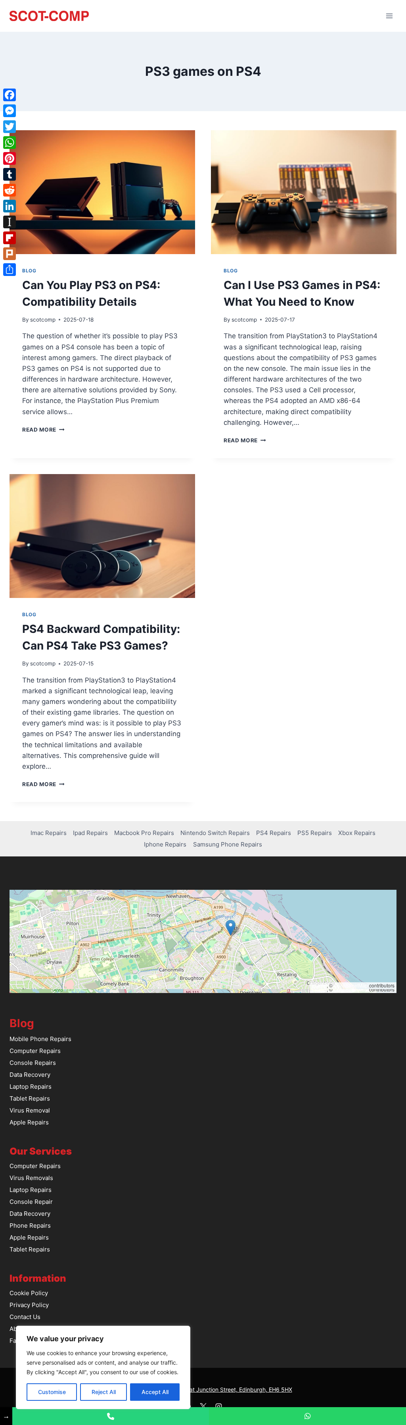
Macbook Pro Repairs (144, 833)
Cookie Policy (29, 1293)
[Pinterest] (9, 158)
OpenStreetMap (351, 985)
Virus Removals (31, 1178)
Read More (43, 429)
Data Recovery (30, 1074)
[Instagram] (218, 1406)
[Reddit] (9, 190)
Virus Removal (30, 1110)
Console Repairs (33, 1062)
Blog (29, 271)
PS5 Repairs (314, 833)
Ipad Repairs (90, 833)
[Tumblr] (9, 174)
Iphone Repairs (165, 844)
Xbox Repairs (356, 833)
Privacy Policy (29, 1305)
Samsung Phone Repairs (227, 844)
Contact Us (25, 1317)
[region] (103, 1367)
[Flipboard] (9, 238)
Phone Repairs (30, 1225)
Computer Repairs (35, 1051)
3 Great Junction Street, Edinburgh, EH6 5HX (233, 1389)
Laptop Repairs (31, 1086)
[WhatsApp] (9, 142)
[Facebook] (9, 95)
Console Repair (31, 1201)
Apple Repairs (29, 1122)
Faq (15, 1340)
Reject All (104, 1391)
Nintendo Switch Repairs (215, 833)
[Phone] (110, 1416)
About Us (22, 1328)
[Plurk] (9, 254)
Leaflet (319, 985)
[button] (231, 928)
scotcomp (43, 319)
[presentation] (102, 192)
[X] (203, 1406)
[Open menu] (389, 16)
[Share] (9, 270)
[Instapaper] (9, 222)
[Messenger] (9, 111)
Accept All (155, 1391)
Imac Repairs (49, 833)
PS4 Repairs (273, 833)
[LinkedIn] (9, 206)
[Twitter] (9, 127)
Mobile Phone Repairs (40, 1039)
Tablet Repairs (30, 1098)
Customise (52, 1391)
